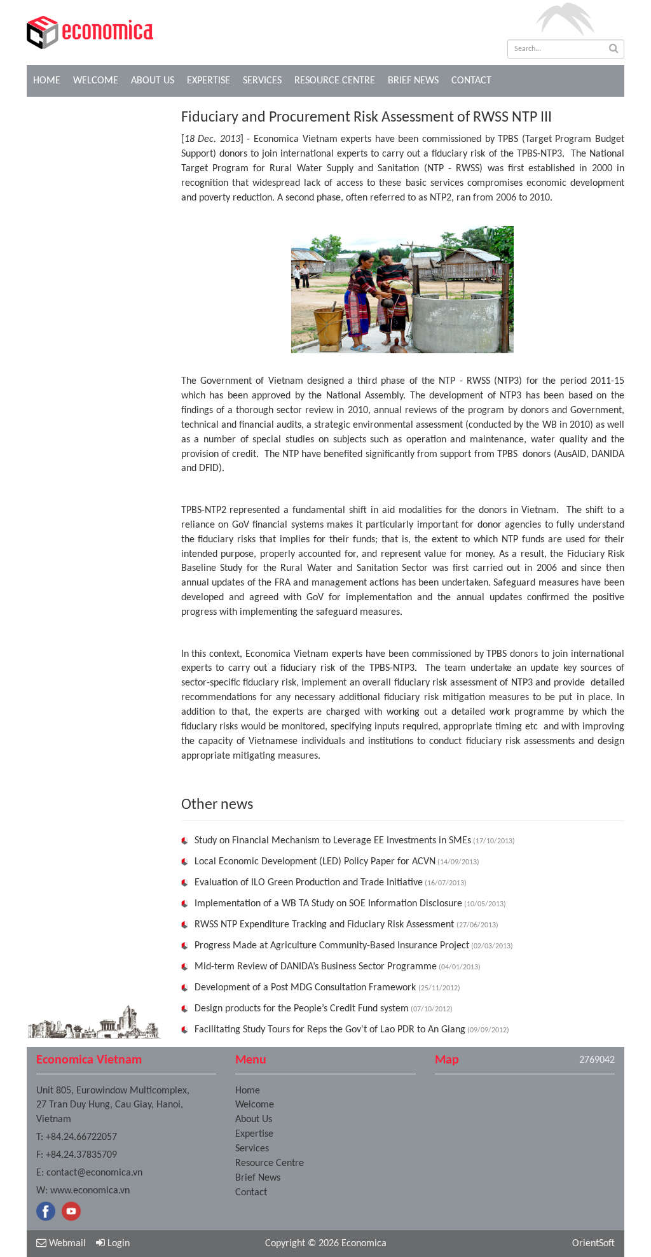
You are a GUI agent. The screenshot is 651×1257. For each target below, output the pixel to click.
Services (262, 81)
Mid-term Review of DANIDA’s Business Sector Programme (316, 967)
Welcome (95, 81)
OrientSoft (593, 1244)
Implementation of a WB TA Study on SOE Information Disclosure (328, 904)
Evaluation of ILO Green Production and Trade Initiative (309, 883)
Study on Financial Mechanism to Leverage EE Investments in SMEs (333, 841)
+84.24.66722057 (81, 1137)
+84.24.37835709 (81, 1155)
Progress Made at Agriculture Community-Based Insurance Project (332, 946)
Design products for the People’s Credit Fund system (302, 1009)
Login (117, 1244)
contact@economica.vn (94, 1173)
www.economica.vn (90, 1191)
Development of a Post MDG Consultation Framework (306, 988)
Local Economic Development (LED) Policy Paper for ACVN (315, 862)
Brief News (413, 81)
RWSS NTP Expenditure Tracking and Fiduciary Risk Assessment (325, 925)
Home (46, 81)
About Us (152, 81)
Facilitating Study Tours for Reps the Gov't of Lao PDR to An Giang (330, 1030)
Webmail (66, 1244)
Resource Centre (334, 81)
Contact (471, 81)
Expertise (208, 81)
